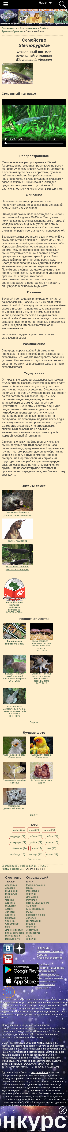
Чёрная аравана (10, 901)
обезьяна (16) (20, 848)
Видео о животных (31, 925)
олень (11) (52, 854)
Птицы (29, 887)
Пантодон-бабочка (11, 919)
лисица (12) (35, 854)
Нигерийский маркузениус (12, 937)
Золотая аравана (10, 913)
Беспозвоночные (35, 914)
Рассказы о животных (32, 892)
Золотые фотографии (33, 919)
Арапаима (11, 884)
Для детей (32, 896)
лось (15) (36, 848)
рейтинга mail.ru (56, 1028)
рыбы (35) (19, 830)
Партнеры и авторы (49, 951)
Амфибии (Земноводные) (35, 907)
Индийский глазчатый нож (11, 893)
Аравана (10, 887)
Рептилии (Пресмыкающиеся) (37, 901)
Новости (42, 954)
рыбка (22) (36, 842)
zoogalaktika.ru (39, 1072)
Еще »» (34, 722)
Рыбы (29, 911)
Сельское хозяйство (50, 957)
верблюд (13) (17, 854)
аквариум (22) (18, 842)
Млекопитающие (36, 884)
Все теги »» (34, 859)
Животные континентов (33, 931)
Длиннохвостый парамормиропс (14, 931)
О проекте (43, 948)
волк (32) (34, 830)
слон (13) (51, 848)
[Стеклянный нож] (17, 73)
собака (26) (35, 836)
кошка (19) (52, 842)
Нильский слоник (10, 907)
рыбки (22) (52, 836)
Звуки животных (31, 937)
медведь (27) (17, 836)
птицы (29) (49, 830)
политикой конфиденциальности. (21, 1105)
